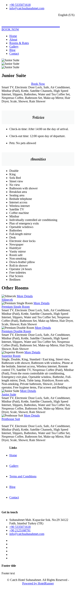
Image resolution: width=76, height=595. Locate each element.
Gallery (14, 46)
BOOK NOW (10, 29)
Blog (12, 50)
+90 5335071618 (20, 4)
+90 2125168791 (20, 530)
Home (13, 36)
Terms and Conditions (22, 476)
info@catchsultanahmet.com (26, 8)
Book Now (38, 83)
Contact (14, 53)
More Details (25, 296)
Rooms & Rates (19, 43)
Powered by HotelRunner (38, 583)
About (13, 39)
